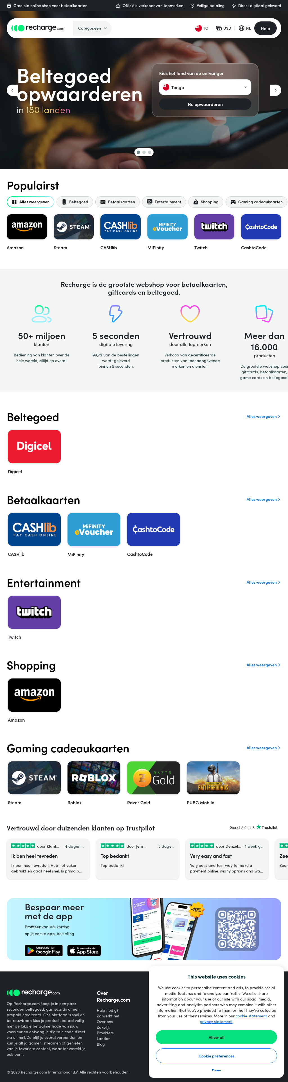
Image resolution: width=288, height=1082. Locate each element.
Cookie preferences (217, 1056)
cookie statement (251, 1016)
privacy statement (216, 1021)
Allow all (216, 1037)
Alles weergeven (262, 416)
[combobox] (205, 87)
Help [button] (265, 28)
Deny (216, 1070)
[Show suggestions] (245, 87)
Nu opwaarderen (205, 104)
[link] (44, 950)
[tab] (30, 202)
